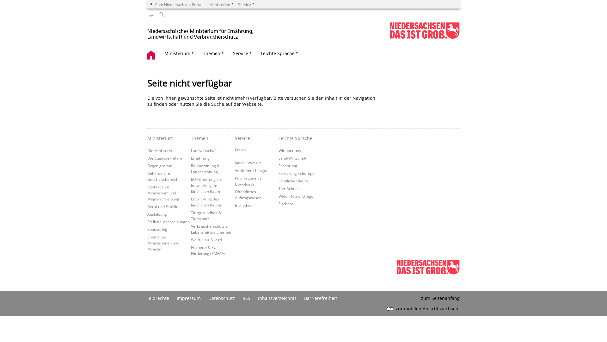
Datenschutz (221, 298)
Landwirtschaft (204, 150)
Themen (199, 138)
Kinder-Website (248, 162)
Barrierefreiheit (320, 298)
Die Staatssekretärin (165, 158)
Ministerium (160, 138)
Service (242, 138)
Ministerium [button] (177, 53)
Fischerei (286, 203)
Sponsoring (157, 229)
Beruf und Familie (162, 206)
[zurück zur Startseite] (201, 31)
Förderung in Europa (297, 173)
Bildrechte (158, 298)
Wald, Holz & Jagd (206, 239)
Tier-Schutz (288, 188)
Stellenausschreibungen (168, 221)
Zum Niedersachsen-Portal (178, 4)
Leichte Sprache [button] (278, 53)
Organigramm (159, 165)
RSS (246, 298)
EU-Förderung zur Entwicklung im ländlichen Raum (206, 185)
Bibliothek (243, 205)
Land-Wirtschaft (292, 158)
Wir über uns (290, 150)
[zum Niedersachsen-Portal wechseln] (424, 38)
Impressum (189, 298)
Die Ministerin (159, 150)
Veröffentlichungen (251, 170)
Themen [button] (211, 53)
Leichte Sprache (295, 138)
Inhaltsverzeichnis (277, 298)
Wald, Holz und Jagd (296, 196)
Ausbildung (157, 214)
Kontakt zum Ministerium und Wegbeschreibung (163, 192)
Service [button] (240, 53)
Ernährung (200, 158)
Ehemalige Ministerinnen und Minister (163, 242)
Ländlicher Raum (293, 180)
